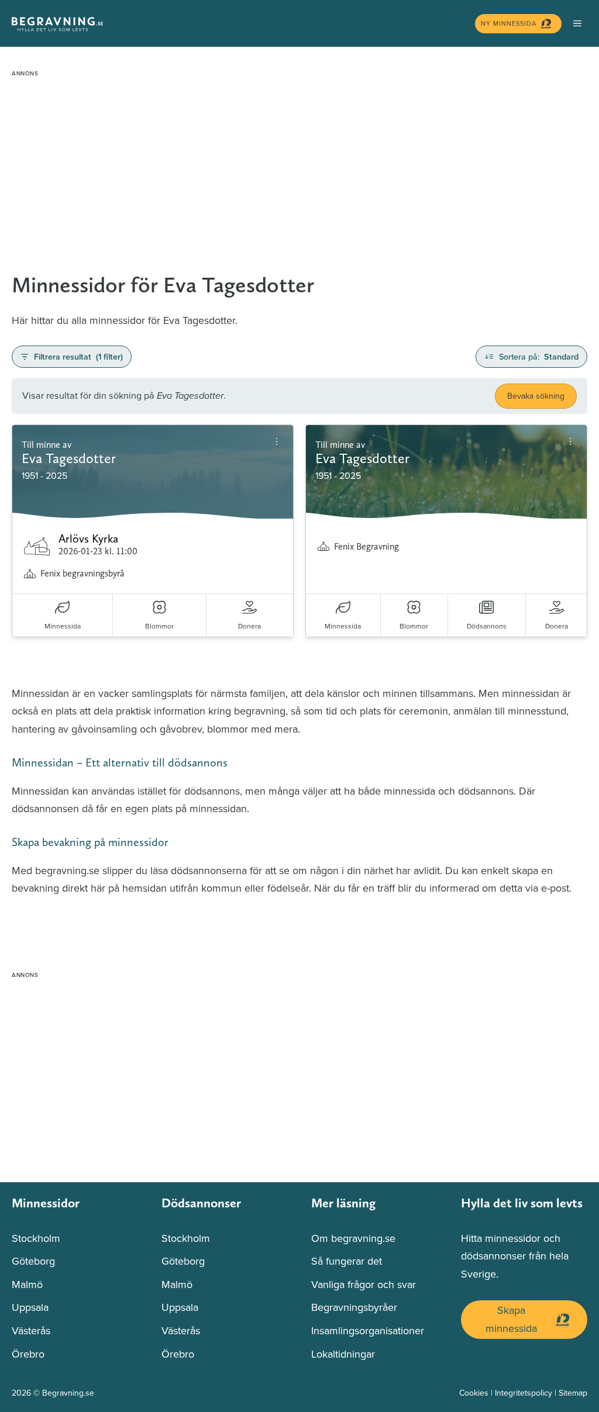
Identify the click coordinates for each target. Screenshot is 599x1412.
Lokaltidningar (343, 1354)
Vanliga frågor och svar (363, 1284)
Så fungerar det (346, 1261)
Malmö (27, 1284)
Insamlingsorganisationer (367, 1330)
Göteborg (33, 1261)
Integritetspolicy (523, 1393)
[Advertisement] (299, 164)
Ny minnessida (508, 23)
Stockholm (36, 1238)
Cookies (473, 1393)
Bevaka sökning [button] (535, 396)
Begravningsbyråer (354, 1307)
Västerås (31, 1330)
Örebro (28, 1354)
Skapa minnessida (511, 1319)
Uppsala (30, 1307)
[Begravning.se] (240, 23)
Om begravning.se (353, 1238)
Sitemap (573, 1393)
